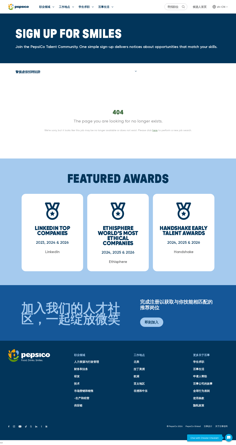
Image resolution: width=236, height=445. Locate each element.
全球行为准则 (201, 390)
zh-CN (221, 6)
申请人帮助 (200, 376)
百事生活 (103, 6)
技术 (77, 383)
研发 (77, 376)
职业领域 (44, 6)
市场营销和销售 (83, 390)
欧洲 (136, 376)
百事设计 (208, 426)
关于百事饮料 (221, 426)
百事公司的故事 (203, 383)
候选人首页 (200, 6)
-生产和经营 (81, 398)
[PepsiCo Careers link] (18, 7)
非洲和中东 (141, 390)
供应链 (78, 405)
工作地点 (64, 6)
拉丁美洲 (139, 369)
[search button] (183, 7)
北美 (136, 361)
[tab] (76, 71)
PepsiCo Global (193, 426)
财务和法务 (81, 369)
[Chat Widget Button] (229, 438)
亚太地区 (139, 383)
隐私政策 (198, 405)
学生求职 (84, 6)
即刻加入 (152, 322)
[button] (76, 71)
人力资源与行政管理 (86, 361)
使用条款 (198, 398)
